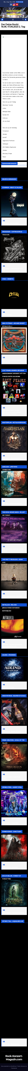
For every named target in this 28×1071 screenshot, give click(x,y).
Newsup (23, 1066)
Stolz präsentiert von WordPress (9, 1066)
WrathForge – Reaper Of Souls (12, 731)
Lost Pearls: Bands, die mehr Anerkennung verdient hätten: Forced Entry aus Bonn (12, 412)
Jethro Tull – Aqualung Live (11, 1044)
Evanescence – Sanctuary (10, 867)
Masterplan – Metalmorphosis (11, 458)
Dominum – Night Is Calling (11, 223)
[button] (23, 19)
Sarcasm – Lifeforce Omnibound (12, 503)
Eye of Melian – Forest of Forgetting (13, 912)
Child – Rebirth (7, 314)
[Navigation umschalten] (13, 19)
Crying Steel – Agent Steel (10, 823)
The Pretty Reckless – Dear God (12, 596)
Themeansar (14, 1068)
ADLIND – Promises (8, 687)
